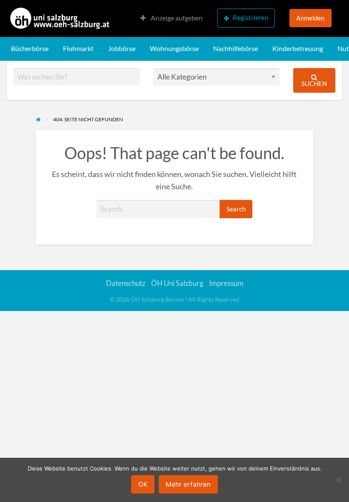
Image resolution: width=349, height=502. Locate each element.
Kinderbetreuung (297, 48)
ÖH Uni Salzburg (177, 283)
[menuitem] (171, 18)
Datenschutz (126, 283)
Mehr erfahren (188, 484)
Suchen (314, 83)
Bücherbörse (30, 48)
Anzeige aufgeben (176, 18)
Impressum (226, 283)
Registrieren (250, 17)
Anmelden (310, 18)
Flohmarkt (78, 48)
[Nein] (338, 480)
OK (143, 484)
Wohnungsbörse (174, 48)
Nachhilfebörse (235, 48)
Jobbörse (121, 48)
